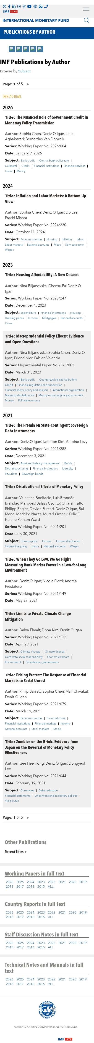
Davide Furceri (42, 509)
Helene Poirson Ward (22, 519)
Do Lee (72, 212)
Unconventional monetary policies (56, 796)
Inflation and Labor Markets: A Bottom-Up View (45, 198)
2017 (20, 886)
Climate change (30, 652)
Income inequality (16, 546)
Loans (8, 171)
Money (21, 171)
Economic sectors (31, 239)
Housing (52, 239)
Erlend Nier (23, 358)
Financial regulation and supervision (40, 385)
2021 (62, 882)
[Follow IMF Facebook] (9, 6)
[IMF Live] (65, 1036)
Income (33, 318)
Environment (13, 662)
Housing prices (14, 318)
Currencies (27, 790)
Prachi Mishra (16, 218)
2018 (9, 886)
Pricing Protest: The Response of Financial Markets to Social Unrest (45, 677)
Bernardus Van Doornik (45, 139)
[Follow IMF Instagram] (19, 6)
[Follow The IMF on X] (4, 6)
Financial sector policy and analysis (26, 390)
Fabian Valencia (47, 358)
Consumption (29, 541)
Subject (24, 71)
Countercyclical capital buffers (58, 380)
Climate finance (55, 652)
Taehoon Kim (53, 442)
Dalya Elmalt (29, 630)
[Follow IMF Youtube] (29, 6)
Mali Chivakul (76, 691)
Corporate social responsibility (24, 657)
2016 (30, 886)
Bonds (68, 463)
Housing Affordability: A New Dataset (47, 274)
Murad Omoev (55, 514)
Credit (25, 166)
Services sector (74, 245)
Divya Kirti (50, 630)
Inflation (67, 239)
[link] (12, 49)
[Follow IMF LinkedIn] (14, 6)
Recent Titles (14, 851)
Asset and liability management (40, 463)
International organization (68, 390)
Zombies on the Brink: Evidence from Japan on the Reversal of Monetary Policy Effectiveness (41, 746)
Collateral (11, 166)
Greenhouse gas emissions (42, 662)
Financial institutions (46, 166)
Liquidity (67, 468)
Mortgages (49, 318)
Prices (57, 245)
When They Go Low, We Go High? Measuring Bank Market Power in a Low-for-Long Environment (45, 564)
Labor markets (14, 245)
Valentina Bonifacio (35, 498)
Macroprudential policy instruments (61, 395)
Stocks (57, 729)
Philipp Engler (16, 509)
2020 (72, 882)
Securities (11, 474)
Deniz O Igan (53, 134)
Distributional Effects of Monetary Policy (49, 486)
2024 (30, 882)
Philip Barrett (30, 691)
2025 (20, 882)
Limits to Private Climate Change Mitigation (38, 616)
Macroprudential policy (19, 395)
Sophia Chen (30, 134)
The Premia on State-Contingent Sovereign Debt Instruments (46, 428)
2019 (83, 882)
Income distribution (68, 541)
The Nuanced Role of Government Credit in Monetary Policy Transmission (46, 120)
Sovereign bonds (32, 474)
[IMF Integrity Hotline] (46, 6)
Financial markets (45, 723)
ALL (50, 886)
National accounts (38, 245)
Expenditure (28, 313)
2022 (51, 882)
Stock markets (40, 729)
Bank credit (28, 160)
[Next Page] (27, 84)
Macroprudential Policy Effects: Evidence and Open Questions (44, 339)
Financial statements (17, 796)
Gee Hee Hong (31, 763)
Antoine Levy (76, 442)
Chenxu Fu (57, 286)
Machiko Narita (29, 514)
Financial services (74, 166)
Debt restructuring (16, 468)
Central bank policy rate (54, 160)
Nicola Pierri (53, 581)
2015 (41, 886)
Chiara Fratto (73, 503)
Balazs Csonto (48, 503)
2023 (41, 882)
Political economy (29, 400)
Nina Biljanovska (33, 286)
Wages (9, 250)
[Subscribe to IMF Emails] (40, 6)
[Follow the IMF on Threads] (24, 6)
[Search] (86, 20)
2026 (9, 882)
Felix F (74, 514)
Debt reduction (48, 790)
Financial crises (56, 718)
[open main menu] (86, 9)
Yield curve (12, 801)
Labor (80, 239)
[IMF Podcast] (35, 6)
